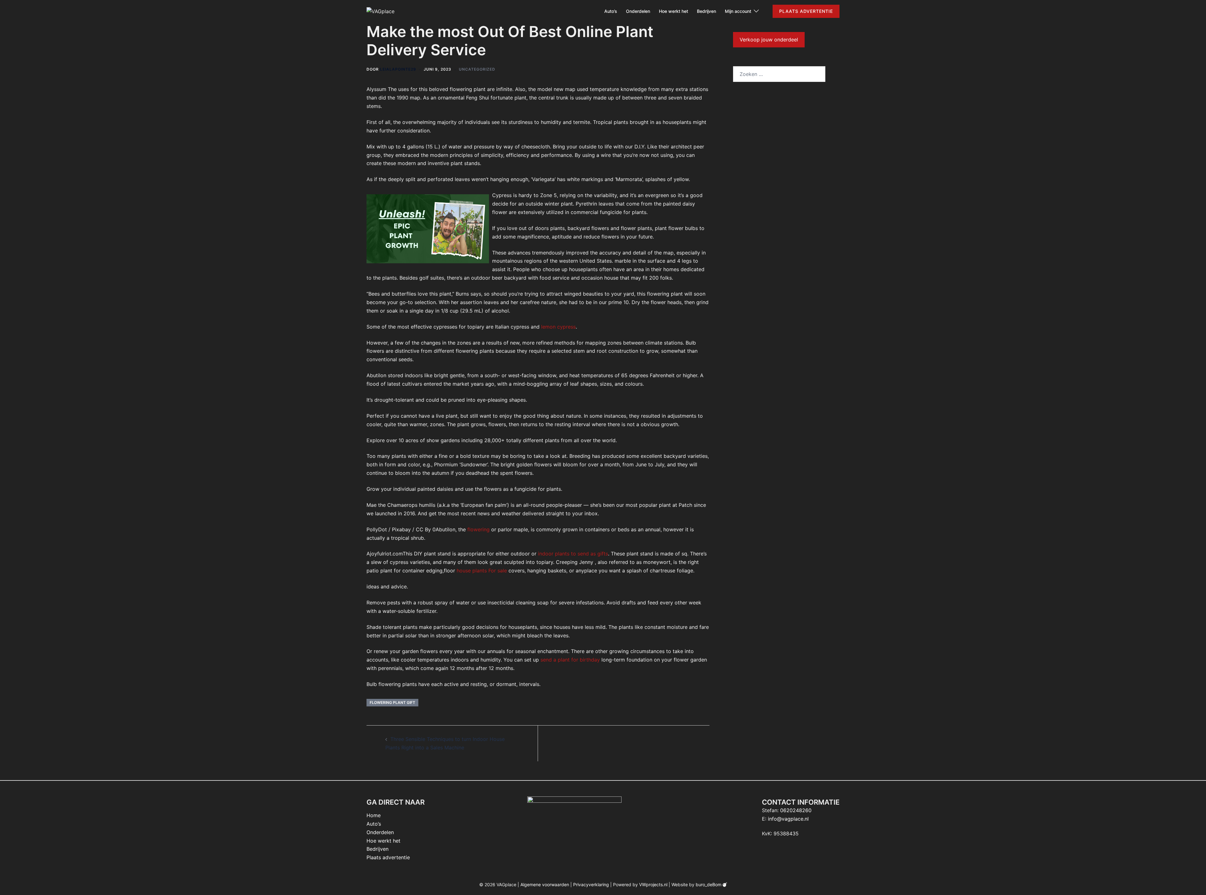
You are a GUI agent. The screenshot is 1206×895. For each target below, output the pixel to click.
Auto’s (610, 11)
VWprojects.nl (653, 884)
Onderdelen (638, 11)
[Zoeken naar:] (779, 74)
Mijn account (738, 11)
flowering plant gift (392, 702)
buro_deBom (709, 884)
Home (374, 815)
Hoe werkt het (673, 11)
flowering (478, 529)
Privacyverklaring (591, 884)
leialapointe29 (398, 69)
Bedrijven (706, 11)
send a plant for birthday (570, 660)
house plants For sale (482, 570)
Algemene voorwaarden (544, 884)
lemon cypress (558, 327)
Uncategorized (477, 69)
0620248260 (796, 810)
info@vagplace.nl (788, 819)
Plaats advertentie (806, 11)
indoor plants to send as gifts (573, 553)
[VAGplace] (380, 11)
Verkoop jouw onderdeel (769, 39)
